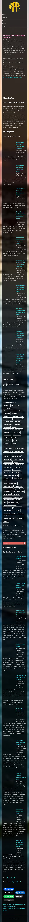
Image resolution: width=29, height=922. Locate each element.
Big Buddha (14, 413)
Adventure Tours (15, 405)
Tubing (13, 513)
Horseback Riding (8, 448)
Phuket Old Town (16, 472)
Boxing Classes (7, 419)
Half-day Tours (7, 440)
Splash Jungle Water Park (10, 505)
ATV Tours (21, 411)
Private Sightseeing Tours (10, 483)
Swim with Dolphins (9, 510)
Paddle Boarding (18, 467)
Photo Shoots (7, 472)
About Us (4, 17)
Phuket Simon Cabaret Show (11, 475)
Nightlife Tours (19, 464)
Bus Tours (15, 419)
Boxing (22, 416)
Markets (15, 459)
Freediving (6, 437)
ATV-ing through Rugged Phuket (12, 77)
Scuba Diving (20, 491)
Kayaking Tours (8, 454)
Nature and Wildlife (9, 464)
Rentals (4, 20)
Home (4, 14)
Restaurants (7, 491)
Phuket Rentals (11, 878)
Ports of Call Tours (18, 478)
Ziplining (6, 521)
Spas (5, 502)
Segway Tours (7, 494)
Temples (17, 510)
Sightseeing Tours (18, 497)
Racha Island (7, 489)
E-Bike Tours (7, 432)
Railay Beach (21, 489)
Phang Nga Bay (7, 470)
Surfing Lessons (17, 507)
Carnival (22, 419)
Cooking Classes (8, 424)
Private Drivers (8, 481)
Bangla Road (7, 413)
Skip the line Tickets (9, 499)
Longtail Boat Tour (16, 456)
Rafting (14, 489)
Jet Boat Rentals (19, 451)
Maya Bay (21, 459)
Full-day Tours (14, 437)
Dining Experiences (8, 429)
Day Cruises (7, 427)
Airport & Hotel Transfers (10, 411)
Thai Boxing (7, 513)
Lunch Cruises (7, 459)
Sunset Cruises (7, 507)
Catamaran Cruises (9, 421)
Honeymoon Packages (9, 446)
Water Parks (20, 513)
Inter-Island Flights (19, 448)
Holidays (14, 443)
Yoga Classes (19, 518)
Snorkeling (18, 499)
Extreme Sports (16, 432)
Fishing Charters (17, 435)
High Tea (15, 440)
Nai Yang (16, 462)
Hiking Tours (7, 443)
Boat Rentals (15, 416)
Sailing (14, 491)
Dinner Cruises (19, 429)
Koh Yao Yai (7, 456)
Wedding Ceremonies (9, 515)
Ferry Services (7, 435)
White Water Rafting (9, 518)
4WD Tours (6, 405)
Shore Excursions (8, 497)
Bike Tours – (7, 416)
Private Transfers (8, 486)
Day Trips (14, 427)
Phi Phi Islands (16, 470)
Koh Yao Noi (16, 454)
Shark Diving (16, 494)
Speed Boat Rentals (13, 502)
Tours (3, 26)
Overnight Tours (8, 467)
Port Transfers (7, 478)
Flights (4, 23)
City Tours (18, 421)
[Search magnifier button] (24, 543)
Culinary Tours (17, 424)
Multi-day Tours (8, 462)
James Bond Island (8, 451)
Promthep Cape (19, 486)
